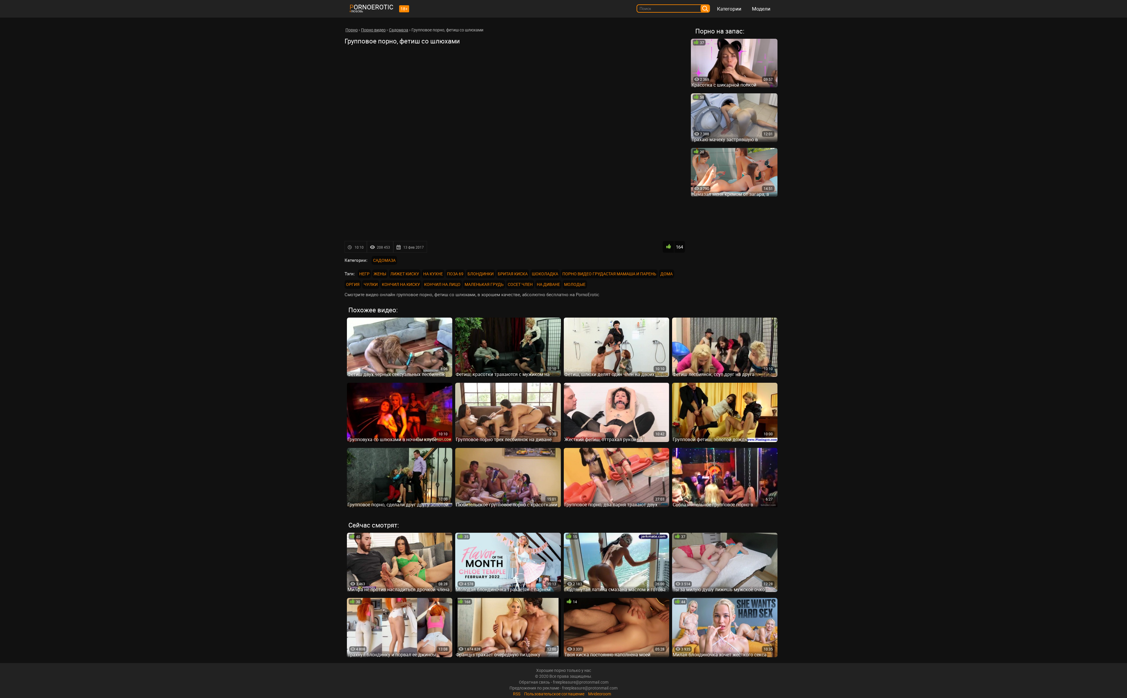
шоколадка (545, 273)
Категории (729, 8)
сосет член (520, 284)
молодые (575, 284)
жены (380, 273)
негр (364, 273)
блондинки (481, 273)
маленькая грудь (484, 284)
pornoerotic (371, 7)
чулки (371, 284)
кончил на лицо (442, 284)
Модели (761, 8)
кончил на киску (401, 284)
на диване (548, 284)
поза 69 (455, 273)
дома (666, 273)
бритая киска (513, 273)
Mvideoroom (599, 694)
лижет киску (404, 273)
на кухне (433, 273)
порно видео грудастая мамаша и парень (609, 273)
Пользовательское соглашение (554, 694)
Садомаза (384, 260)
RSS (516, 694)
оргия (353, 284)
